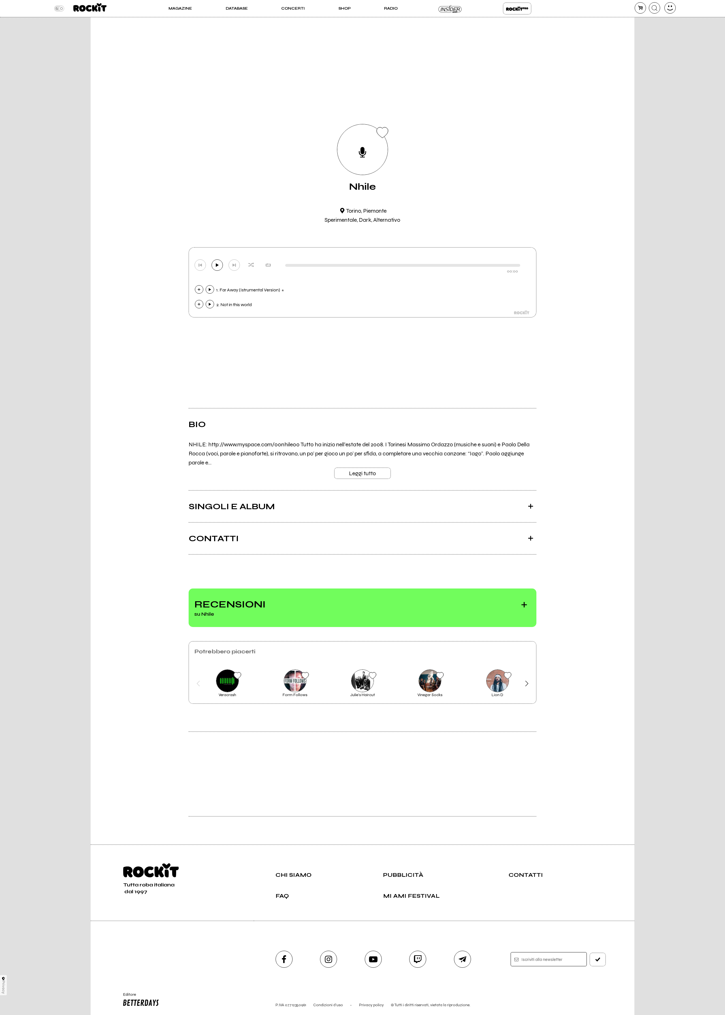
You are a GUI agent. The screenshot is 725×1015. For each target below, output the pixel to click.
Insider (450, 8)
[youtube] (373, 959)
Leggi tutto (362, 473)
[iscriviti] (598, 959)
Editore (127, 996)
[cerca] (654, 8)
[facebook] (284, 959)
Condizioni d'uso (328, 1005)
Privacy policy (371, 1005)
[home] (89, 8)
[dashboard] (670, 8)
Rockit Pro (517, 8)
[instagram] (328, 959)
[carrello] (640, 8)
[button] (198, 683)
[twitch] (417, 959)
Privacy (3, 987)
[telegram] (462, 959)
